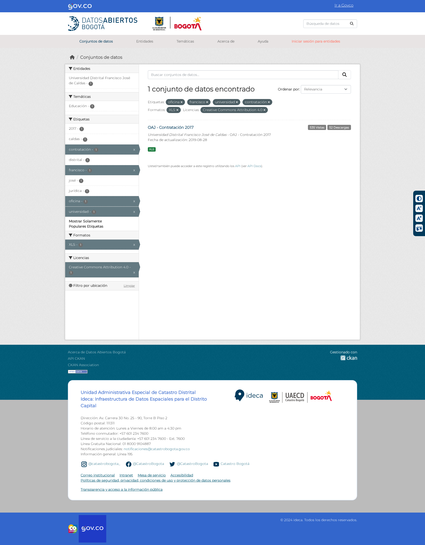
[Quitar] (181, 102)
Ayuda (263, 41)
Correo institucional (98, 475)
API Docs (254, 166)
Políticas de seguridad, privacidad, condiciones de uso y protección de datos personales (155, 480)
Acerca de (225, 41)
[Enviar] (352, 23)
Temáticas (185, 41)
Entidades (144, 41)
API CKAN (76, 358)
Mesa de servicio (152, 475)
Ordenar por (288, 89)
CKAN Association (83, 365)
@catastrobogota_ (104, 464)
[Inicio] (72, 57)
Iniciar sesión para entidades (316, 41)
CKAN (343, 357)
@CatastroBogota (148, 464)
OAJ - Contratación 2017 (171, 127)
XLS (151, 149)
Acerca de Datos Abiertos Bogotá (97, 352)
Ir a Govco (343, 5)
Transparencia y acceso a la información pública (122, 489)
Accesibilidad (181, 475)
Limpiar (129, 285)
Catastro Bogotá (235, 464)
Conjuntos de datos (96, 41)
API (238, 166)
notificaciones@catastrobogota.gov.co (157, 449)
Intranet (126, 475)
